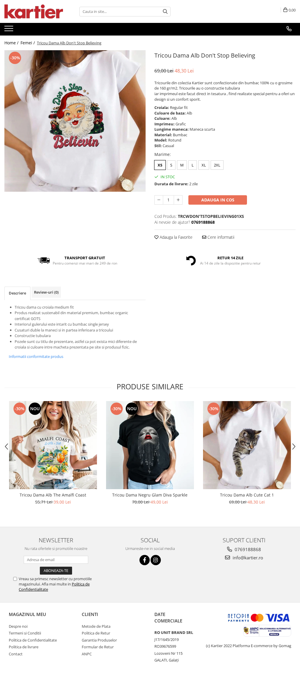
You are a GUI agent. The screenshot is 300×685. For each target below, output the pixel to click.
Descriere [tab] (17, 293)
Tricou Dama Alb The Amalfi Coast (53, 495)
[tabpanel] (75, 121)
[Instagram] (156, 560)
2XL (217, 165)
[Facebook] (144, 560)
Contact (16, 654)
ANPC (87, 654)
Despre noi (18, 626)
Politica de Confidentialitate (33, 640)
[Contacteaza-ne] (289, 29)
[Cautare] (165, 11)
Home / (12, 43)
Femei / (28, 43)
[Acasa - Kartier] (33, 11)
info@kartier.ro (247, 558)
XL (204, 165)
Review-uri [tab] (46, 292)
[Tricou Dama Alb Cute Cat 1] (247, 445)
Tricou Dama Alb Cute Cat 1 (247, 495)
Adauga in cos (217, 200)
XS (160, 165)
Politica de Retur (96, 633)
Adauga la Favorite (175, 237)
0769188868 (247, 549)
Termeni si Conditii (25, 633)
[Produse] (9, 30)
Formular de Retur (98, 646)
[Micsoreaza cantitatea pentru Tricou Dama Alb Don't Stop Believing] (158, 200)
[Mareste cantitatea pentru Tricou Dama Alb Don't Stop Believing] (178, 200)
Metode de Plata (96, 626)
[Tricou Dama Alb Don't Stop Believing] (75, 121)
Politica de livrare (23, 646)
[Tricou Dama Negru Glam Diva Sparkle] (150, 445)
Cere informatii (220, 237)
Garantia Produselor (99, 640)
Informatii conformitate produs (36, 356)
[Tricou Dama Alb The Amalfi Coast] (53, 445)
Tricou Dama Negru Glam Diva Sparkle (150, 495)
